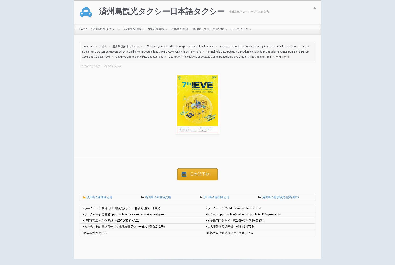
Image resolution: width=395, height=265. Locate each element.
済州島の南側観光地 (216, 197)
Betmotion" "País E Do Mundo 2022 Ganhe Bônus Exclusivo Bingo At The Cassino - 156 (220, 56)
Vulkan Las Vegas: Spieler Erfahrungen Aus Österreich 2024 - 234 (258, 46)
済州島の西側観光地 (157, 197)
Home (90, 46)
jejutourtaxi (114, 66)
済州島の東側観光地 (99, 197)
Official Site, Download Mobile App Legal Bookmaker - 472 (179, 46)
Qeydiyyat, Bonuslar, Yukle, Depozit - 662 (139, 56)
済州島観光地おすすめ (125, 46)
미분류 (103, 46)
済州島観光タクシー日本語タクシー (162, 11)
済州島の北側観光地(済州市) (280, 197)
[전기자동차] (197, 104)
